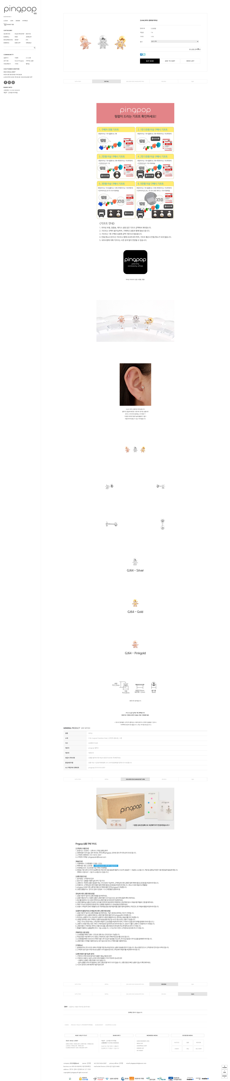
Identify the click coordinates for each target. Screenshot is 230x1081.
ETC (27, 40)
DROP (16, 40)
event (177, 1048)
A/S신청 (28, 58)
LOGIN (6, 20)
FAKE (16, 37)
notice (176, 1042)
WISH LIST (140, 1043)
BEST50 (28, 34)
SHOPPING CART (142, 1045)
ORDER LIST (140, 1048)
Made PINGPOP (19, 34)
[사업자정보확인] (86, 1066)
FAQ (188, 1048)
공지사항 (6, 61)
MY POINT (140, 1050)
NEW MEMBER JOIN (143, 1041)
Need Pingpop (19, 61)
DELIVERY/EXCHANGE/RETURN (135, 81)
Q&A (192, 81)
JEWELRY (29, 37)
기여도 (16, 64)
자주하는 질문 (29, 61)
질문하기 (6, 58)
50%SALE (28, 43)
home (67, 1025)
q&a (188, 1042)
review (198, 1042)
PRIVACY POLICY (82, 1025)
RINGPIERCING (8, 40)
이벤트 (16, 58)
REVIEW (163, 81)
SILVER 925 (7, 34)
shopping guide (110, 1025)
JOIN (11, 20)
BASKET (10, 24)
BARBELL (6, 37)
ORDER (18, 20)
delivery (199, 1048)
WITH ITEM (78, 81)
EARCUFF (17, 43)
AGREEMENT (99, 1025)
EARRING (6, 43)
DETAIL (106, 81)
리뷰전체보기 (7, 64)
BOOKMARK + (8, 16)
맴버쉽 (27, 64)
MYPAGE (25, 20)
